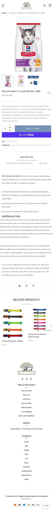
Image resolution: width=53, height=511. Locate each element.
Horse (26, 442)
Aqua (26, 463)
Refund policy (26, 408)
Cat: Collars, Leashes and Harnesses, (25, 145)
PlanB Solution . (26, 499)
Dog (26, 454)
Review (43, 163)
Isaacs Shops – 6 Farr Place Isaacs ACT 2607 (27, 429)
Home (4, 13)
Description (26, 157)
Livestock (26, 467)
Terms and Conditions (26, 416)
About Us (26, 395)
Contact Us (26, 399)
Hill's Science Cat (44, 145)
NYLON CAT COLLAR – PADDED (12, 341)
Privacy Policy (27, 403)
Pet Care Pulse (26, 391)
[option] (26, 46)
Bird (26, 446)
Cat (26, 459)
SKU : (4, 142)
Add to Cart (33, 129)
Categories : (6, 145)
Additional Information (19, 163)
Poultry (26, 450)
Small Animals (26, 471)
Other (26, 479)
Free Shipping (27, 412)
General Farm (26, 475)
